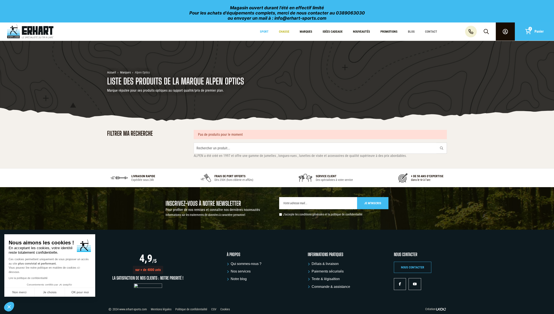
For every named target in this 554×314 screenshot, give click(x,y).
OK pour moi (80, 292)
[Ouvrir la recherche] (486, 31)
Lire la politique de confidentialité (28, 278)
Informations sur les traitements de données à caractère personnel (205, 215)
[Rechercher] (441, 148)
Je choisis (49, 292)
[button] (148, 270)
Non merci (19, 292)
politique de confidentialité (346, 214)
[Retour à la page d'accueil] (47, 31)
